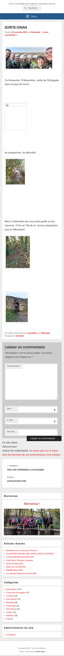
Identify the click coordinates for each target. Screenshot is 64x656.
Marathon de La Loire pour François (21, 550)
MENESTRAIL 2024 (14, 570)
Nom (9, 408)
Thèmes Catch (40, 651)
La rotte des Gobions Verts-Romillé (21, 573)
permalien (20, 336)
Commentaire (14, 366)
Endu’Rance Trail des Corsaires (19, 560)
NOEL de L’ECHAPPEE (15, 567)
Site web (11, 431)
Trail (8, 619)
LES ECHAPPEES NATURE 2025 (20, 557)
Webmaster (35, 32)
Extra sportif (11, 599)
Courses (9, 596)
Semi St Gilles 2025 (14, 563)
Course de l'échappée (15, 592)
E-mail (10, 420)
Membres (10, 602)
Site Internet (11, 609)
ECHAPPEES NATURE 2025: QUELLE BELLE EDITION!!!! (30, 553)
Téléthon (10, 615)
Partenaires (11, 606)
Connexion (11, 634)
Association (32, 333)
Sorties (9, 612)
